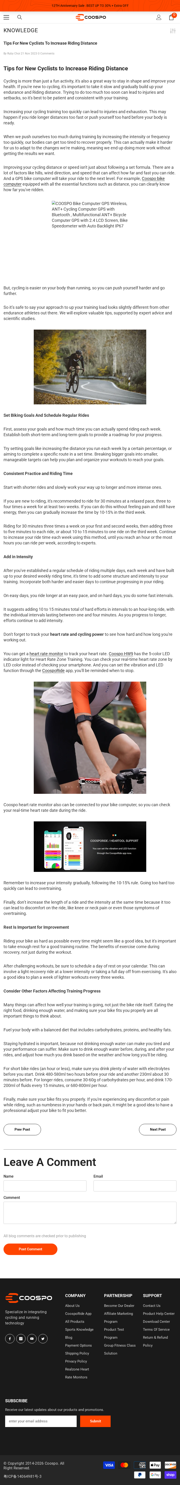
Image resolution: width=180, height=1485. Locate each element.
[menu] (6, 17)
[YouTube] (32, 1338)
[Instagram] (21, 1338)
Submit (95, 1421)
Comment (12, 1197)
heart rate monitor (46, 653)
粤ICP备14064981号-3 (22, 1476)
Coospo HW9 (121, 653)
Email (98, 1176)
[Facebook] (10, 1338)
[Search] (19, 17)
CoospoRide (53, 670)
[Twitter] (43, 1338)
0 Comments (46, 53)
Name (9, 1176)
